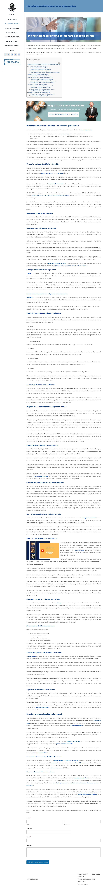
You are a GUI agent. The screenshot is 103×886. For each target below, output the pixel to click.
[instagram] (19, 54)
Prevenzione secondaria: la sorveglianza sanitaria (42, 82)
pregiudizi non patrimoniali (78, 783)
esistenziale (29, 785)
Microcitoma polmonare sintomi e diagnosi (38, 74)
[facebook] (5, 54)
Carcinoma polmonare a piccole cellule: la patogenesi (44, 81)
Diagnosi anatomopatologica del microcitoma (41, 79)
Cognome (67, 824)
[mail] (8, 54)
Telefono (29, 828)
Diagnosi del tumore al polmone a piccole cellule (40, 77)
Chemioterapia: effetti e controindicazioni (41, 87)
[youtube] (15, 54)
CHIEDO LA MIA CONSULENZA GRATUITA (63, 114)
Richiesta (29, 845)
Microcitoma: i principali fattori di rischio (37, 66)
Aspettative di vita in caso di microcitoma (40, 90)
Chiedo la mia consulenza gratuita (38, 862)
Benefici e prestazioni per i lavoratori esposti (39, 92)
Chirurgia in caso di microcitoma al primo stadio (42, 86)
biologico (90, 783)
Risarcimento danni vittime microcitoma (40, 95)
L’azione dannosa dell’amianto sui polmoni (41, 69)
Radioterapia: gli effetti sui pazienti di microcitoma (42, 89)
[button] (58, 62)
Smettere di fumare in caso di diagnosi (39, 67)
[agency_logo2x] (12, 3)
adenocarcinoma (66, 134)
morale (96, 783)
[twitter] (12, 54)
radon (29, 273)
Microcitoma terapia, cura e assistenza (37, 84)
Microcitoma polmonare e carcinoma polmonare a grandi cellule (44, 64)
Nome (28, 824)
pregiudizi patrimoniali (60, 783)
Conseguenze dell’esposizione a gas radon (41, 71)
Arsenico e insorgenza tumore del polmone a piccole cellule (45, 72)
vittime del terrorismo (56, 768)
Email (28, 837)
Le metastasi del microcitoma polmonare (40, 76)
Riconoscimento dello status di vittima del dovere (43, 94)
